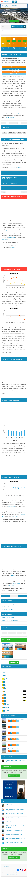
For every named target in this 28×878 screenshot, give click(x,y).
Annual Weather (13, 122)
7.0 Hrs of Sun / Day (14, 71)
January (6, 675)
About (15, 872)
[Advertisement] (14, 259)
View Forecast (14, 21)
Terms (24, 872)
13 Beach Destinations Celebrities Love (14, 842)
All (24, 26)
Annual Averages (5, 672)
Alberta (4, 132)
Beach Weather (10, 872)
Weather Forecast (5, 669)
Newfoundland (6, 6)
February (7, 678)
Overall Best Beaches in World (8, 622)
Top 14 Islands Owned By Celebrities (14, 830)
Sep (25, 38)
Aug (19, 38)
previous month (11, 229)
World (3, 5)
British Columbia (12, 132)
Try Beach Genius (14, 775)
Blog (3, 801)
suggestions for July (9, 117)
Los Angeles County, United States (16, 719)
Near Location (19, 26)
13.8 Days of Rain (14, 74)
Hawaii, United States (13, 743)
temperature (12, 167)
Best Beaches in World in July (7, 609)
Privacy (3, 874)
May (3, 38)
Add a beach (14, 874)
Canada (15, 5)
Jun (8, 38)
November (7, 707)
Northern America (9, 5)
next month (4, 230)
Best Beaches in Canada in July (8, 604)
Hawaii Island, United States (14, 748)
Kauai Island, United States (14, 731)
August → (24, 122)
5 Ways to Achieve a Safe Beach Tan (14, 834)
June (13, 113)
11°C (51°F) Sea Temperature (14, 69)
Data (17, 872)
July (6, 694)
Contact (20, 872)
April (6, 685)
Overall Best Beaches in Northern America (10, 620)
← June (3, 122)
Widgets (7, 874)
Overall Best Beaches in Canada (8, 617)
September (20, 113)
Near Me (13, 26)
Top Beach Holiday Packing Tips (13, 818)
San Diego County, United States (15, 737)
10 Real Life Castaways (11, 821)
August (16, 113)
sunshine (19, 167)
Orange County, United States (15, 725)
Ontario (19, 132)
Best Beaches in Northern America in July (10, 606)
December (7, 710)
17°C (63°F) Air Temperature (13, 67)
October (7, 704)
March (6, 681)
